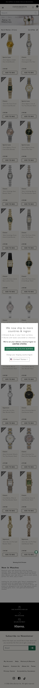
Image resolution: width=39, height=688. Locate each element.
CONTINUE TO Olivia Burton (19, 349)
